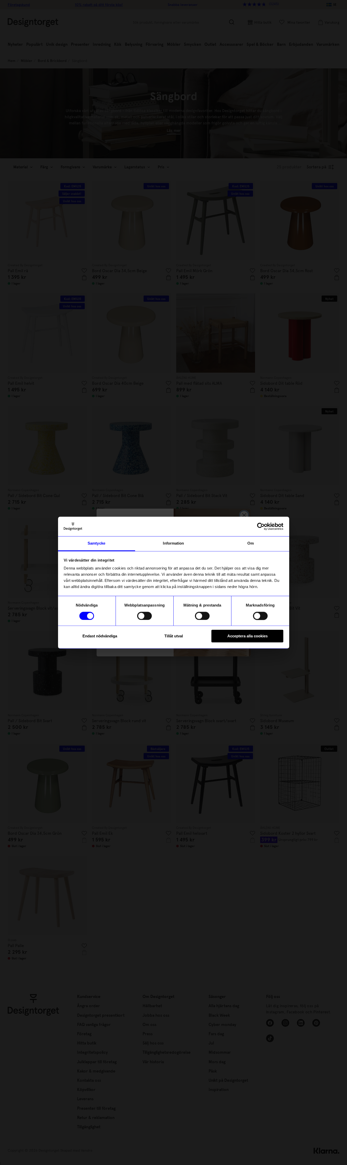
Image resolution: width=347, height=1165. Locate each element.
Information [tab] (173, 543)
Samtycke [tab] (96, 543)
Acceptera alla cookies (247, 636)
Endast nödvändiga (99, 636)
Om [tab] (250, 543)
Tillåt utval (173, 636)
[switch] (144, 616)
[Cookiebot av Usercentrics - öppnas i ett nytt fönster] (260, 526)
